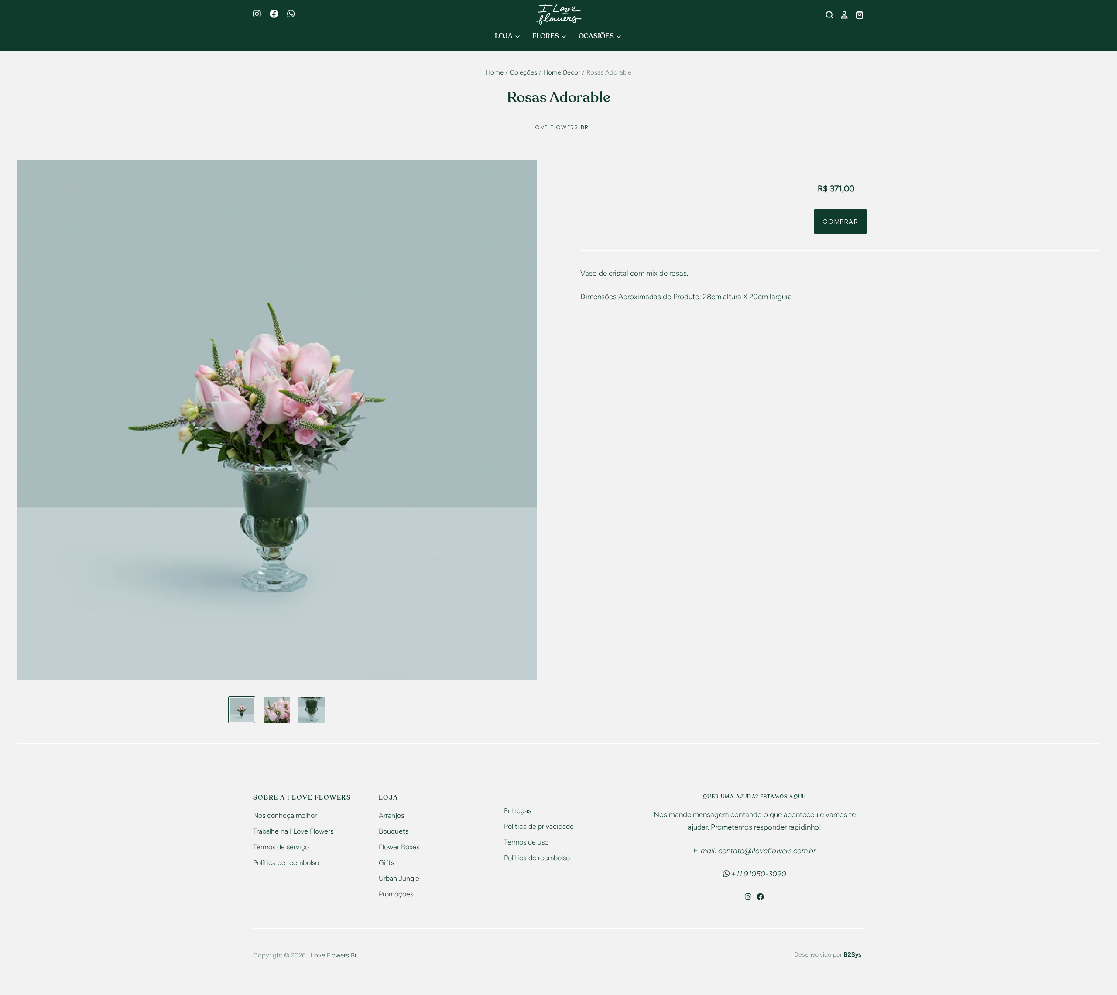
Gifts (386, 862)
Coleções (523, 72)
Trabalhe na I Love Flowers (293, 831)
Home (495, 72)
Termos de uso (526, 842)
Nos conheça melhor (285, 815)
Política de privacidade (539, 826)
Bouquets (393, 831)
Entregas (517, 811)
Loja (504, 36)
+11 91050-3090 (758, 873)
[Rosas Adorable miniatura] (242, 710)
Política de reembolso (286, 862)
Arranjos (391, 815)
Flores (546, 36)
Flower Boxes (399, 847)
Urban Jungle (399, 878)
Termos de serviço (281, 847)
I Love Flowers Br (558, 127)
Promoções (396, 894)
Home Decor (561, 72)
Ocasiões (597, 36)
